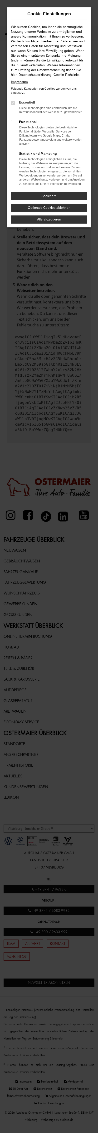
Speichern (49, 196)
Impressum (19, 82)
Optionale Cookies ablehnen (49, 207)
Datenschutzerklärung (35, 75)
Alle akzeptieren (49, 219)
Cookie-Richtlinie (66, 75)
